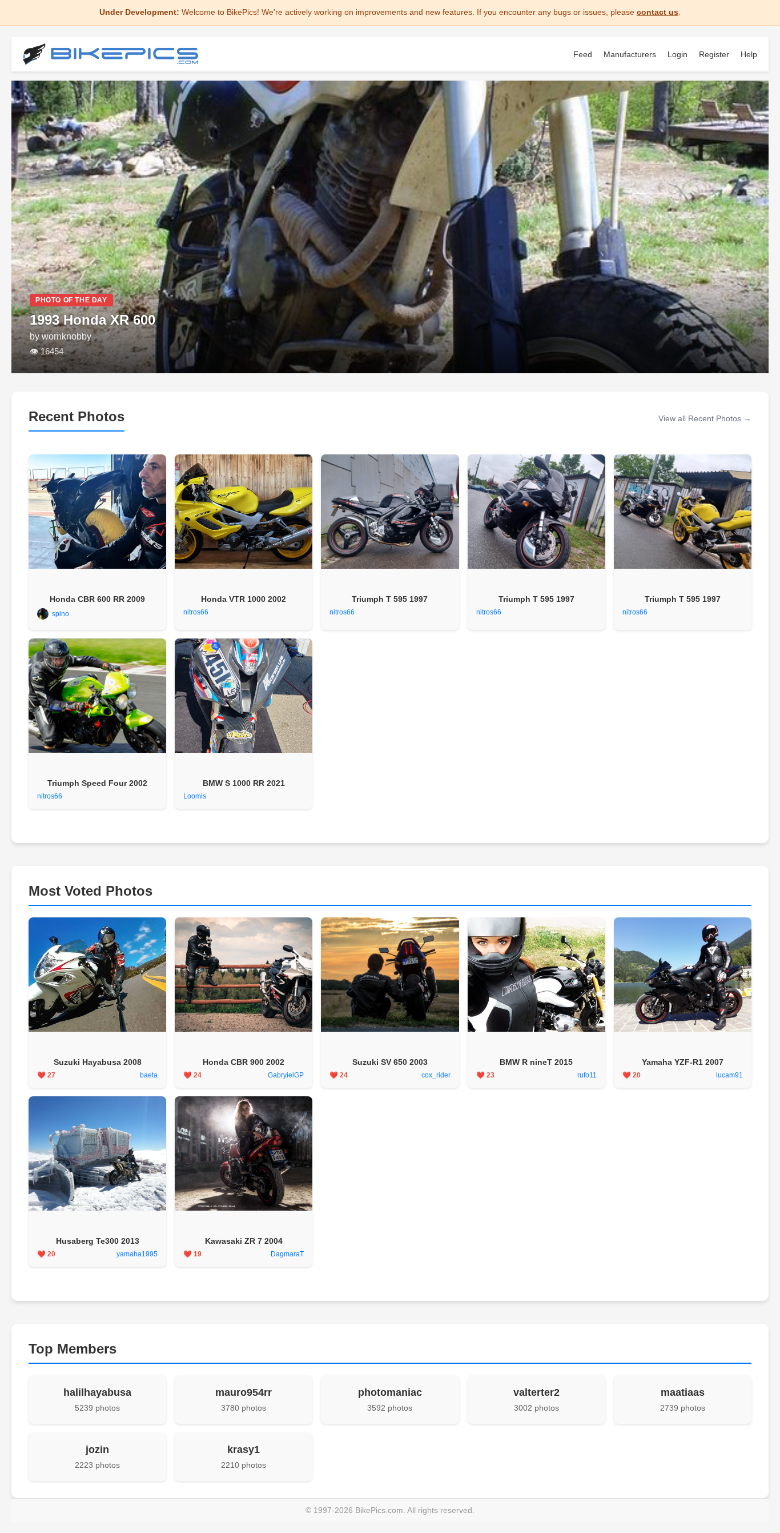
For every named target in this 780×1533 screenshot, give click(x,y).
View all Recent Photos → (704, 418)
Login (677, 54)
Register (714, 54)
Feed (582, 54)
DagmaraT (287, 1254)
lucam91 (729, 1075)
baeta (149, 1075)
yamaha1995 (137, 1254)
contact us (657, 12)
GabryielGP (286, 1075)
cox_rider (436, 1075)
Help (749, 54)
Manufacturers (630, 54)
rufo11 (587, 1075)
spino (60, 614)
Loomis (194, 796)
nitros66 (195, 612)
